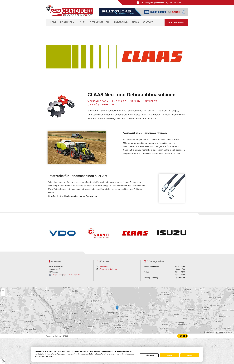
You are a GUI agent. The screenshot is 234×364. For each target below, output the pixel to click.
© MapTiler (209, 332)
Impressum (57, 275)
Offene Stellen (99, 22)
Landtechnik (120, 22)
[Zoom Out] (3, 294)
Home (53, 22)
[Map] (117, 310)
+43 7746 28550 (105, 266)
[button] (117, 307)
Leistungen (67, 22)
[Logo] (69, 10)
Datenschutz (68, 275)
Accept (189, 355)
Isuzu (82, 22)
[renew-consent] (2, 361)
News (135, 22)
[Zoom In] (3, 290)
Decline (169, 355)
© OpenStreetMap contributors (223, 332)
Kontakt (147, 22)
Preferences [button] (50, 356)
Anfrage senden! (177, 22)
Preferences (149, 355)
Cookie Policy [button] (100, 354)
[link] (68, 22)
